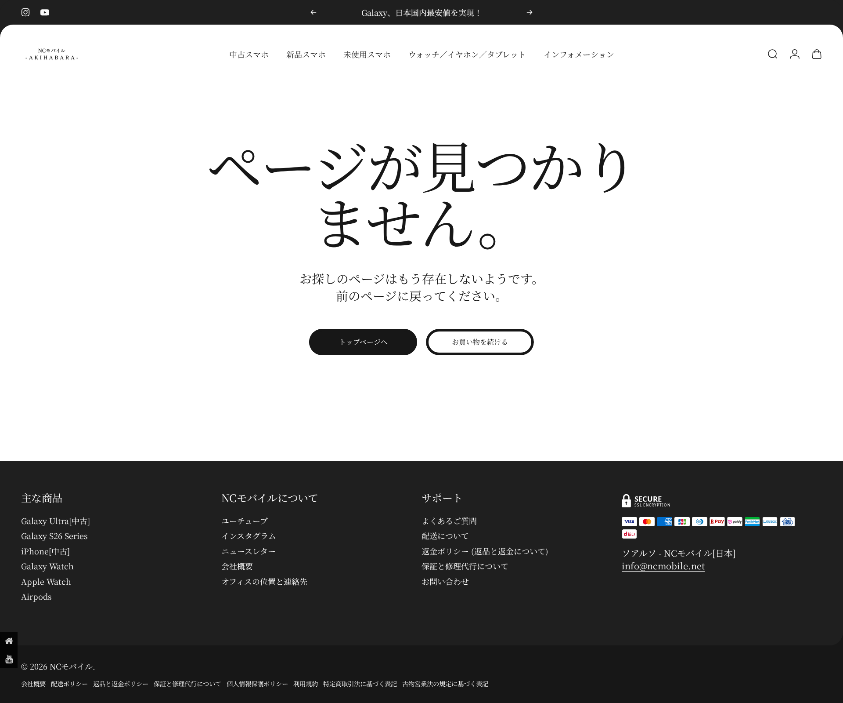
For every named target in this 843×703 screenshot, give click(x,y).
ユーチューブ (244, 521)
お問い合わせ (445, 581)
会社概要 (237, 566)
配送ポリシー (69, 683)
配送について (445, 536)
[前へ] (313, 12)
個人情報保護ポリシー (257, 683)
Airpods (36, 596)
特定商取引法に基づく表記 (360, 683)
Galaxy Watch (47, 566)
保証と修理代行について (465, 566)
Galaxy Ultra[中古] (55, 521)
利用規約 (305, 683)
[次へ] (529, 12)
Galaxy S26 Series (54, 536)
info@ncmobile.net (663, 565)
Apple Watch (46, 581)
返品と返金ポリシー (120, 683)
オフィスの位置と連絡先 (264, 581)
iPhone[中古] (45, 551)
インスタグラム (248, 536)
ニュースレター (248, 551)
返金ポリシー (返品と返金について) (485, 551)
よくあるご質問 (449, 521)
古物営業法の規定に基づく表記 (445, 683)
